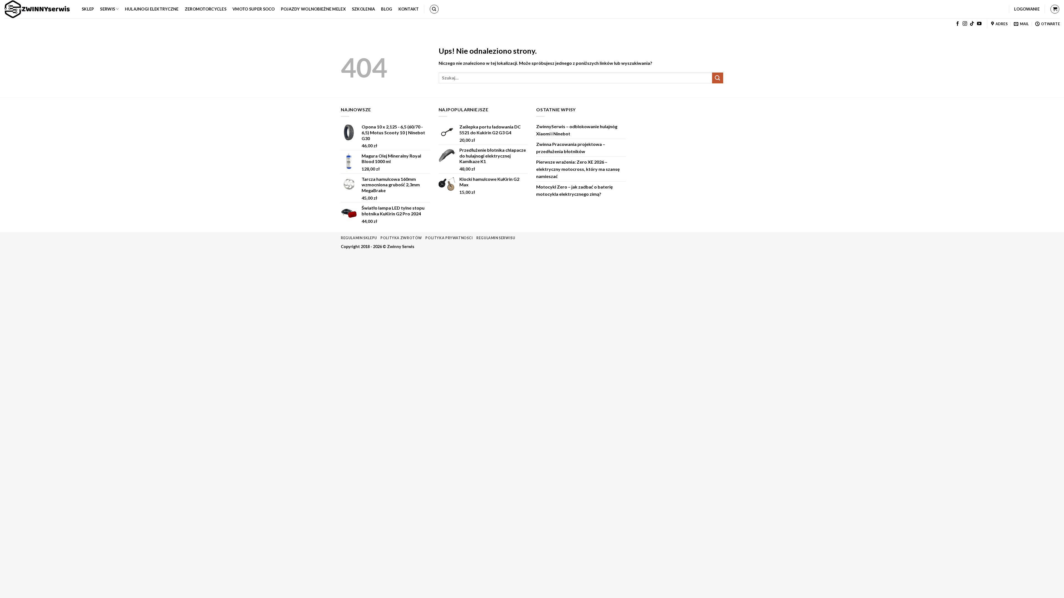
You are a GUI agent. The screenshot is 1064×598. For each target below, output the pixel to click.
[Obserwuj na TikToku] (972, 23)
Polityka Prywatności (449, 238)
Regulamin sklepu (359, 238)
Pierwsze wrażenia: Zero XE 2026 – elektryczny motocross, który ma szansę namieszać (578, 169)
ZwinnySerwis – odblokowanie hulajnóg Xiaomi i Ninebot (576, 130)
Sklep (88, 9)
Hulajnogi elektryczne (152, 9)
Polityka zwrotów (401, 238)
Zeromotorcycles (205, 9)
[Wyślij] (717, 78)
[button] (1027, 9)
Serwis (107, 9)
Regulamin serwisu (495, 238)
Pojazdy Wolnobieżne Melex (313, 9)
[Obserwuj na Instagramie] (965, 23)
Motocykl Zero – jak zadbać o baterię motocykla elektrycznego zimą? (574, 190)
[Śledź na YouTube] (979, 23)
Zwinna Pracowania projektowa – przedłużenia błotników (570, 147)
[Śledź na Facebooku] (957, 23)
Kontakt (408, 9)
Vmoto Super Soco (253, 9)
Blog (386, 9)
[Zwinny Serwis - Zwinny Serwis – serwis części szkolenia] (38, 9)
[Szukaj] (434, 9)
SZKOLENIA (363, 9)
